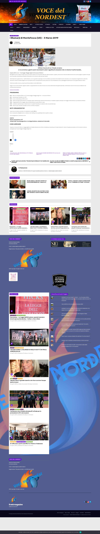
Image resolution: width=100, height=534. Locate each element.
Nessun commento (14, 231)
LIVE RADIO (82, 512)
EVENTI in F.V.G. (79, 208)
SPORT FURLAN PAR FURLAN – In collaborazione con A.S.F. (80, 514)
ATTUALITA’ (47, 24)
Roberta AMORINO (22, 230)
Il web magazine (13, 20)
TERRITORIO (85, 27)
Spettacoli (37, 208)
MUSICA (18, 27)
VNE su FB (73, 512)
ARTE (31, 24)
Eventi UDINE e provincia (14, 35)
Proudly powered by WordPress (15, 513)
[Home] (11, 24)
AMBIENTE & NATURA (23, 24)
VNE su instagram (60, 512)
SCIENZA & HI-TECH (50, 27)
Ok (80, 532)
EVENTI (74, 24)
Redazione (17, 42)
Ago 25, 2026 (14, 230)
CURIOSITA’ (61, 24)
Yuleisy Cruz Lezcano (63, 230)
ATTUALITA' (33, 208)
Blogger (77, 512)
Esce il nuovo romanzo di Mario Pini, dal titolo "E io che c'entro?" (76, 336)
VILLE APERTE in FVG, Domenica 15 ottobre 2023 (72, 304)
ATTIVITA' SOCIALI (13, 441)
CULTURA (54, 24)
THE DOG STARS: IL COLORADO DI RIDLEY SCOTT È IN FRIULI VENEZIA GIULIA (38, 228)
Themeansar (30, 513)
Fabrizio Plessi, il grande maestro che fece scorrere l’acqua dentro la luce (60, 228)
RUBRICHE (34, 27)
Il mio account (66, 514)
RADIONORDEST (26, 27)
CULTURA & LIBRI (13, 208)
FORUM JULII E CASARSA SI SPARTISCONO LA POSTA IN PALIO (75, 340)
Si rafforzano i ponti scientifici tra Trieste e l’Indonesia (26, 443)
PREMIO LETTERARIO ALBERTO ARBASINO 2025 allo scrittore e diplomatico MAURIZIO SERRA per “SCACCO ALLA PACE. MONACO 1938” (74, 154)
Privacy (11, 30)
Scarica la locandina (14, 90)
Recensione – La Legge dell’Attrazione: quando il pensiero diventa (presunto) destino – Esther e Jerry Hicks (19, 228)
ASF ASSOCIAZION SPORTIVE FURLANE (64, 27)
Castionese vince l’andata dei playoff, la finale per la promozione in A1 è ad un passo (81, 228)
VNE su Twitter (67, 512)
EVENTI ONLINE (82, 24)
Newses (25, 513)
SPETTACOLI (77, 27)
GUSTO (11, 27)
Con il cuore (62, 208)
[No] (98, 532)
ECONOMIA (68, 24)
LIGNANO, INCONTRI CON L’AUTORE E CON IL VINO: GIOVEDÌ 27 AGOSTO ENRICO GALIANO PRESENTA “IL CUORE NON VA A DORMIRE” (38, 192)
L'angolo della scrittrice (21, 208)
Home (15, 24)
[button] (90, 27)
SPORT (41, 27)
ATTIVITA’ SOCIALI (39, 24)
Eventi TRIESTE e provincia (21, 441)
